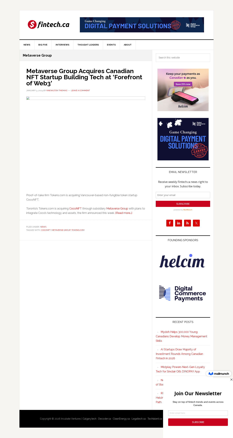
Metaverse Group (117, 208)
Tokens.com (77, 230)
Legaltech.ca (139, 418)
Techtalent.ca (155, 418)
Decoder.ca (104, 418)
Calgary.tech (89, 418)
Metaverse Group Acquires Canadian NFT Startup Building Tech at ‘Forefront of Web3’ (84, 77)
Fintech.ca (48, 25)
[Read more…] (123, 213)
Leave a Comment (80, 90)
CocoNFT (75, 208)
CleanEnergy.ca (121, 418)
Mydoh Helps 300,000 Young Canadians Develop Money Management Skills (181, 336)
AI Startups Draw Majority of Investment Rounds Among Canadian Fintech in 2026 (179, 354)
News (43, 227)
